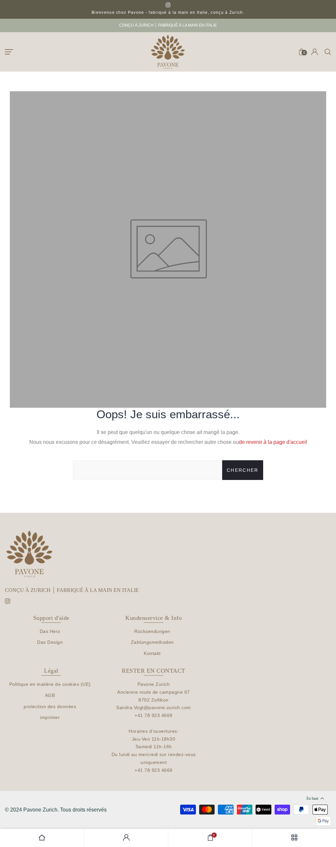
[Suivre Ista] (168, 5)
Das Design (50, 642)
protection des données (50, 706)
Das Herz (50, 631)
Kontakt (152, 653)
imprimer (50, 717)
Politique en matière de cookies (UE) (50, 684)
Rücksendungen (152, 631)
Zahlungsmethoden (152, 642)
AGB (50, 695)
